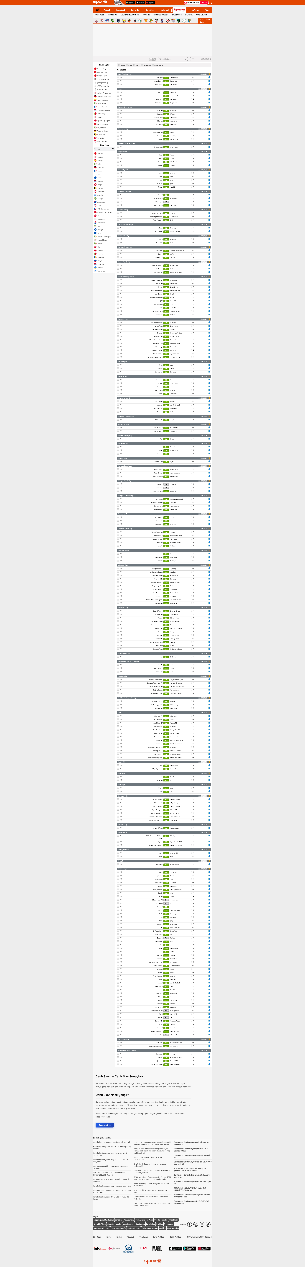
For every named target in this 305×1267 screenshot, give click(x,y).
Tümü (206, 10)
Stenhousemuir (175, 506)
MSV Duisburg (158, 589)
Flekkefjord (159, 986)
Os (162, 917)
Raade (160, 893)
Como (172, 158)
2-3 (166, 99)
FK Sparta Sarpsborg (156, 1031)
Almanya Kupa (123, 565)
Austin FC (159, 744)
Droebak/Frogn (175, 1021)
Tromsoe (173, 907)
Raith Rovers (158, 509)
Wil (161, 439)
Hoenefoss (173, 931)
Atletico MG (173, 557)
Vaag (161, 979)
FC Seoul (172, 1054)
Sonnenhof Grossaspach (154, 600)
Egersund (173, 979)
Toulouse (159, 184)
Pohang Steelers (175, 1064)
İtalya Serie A (122, 151)
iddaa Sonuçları (173, 1228)
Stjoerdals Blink (175, 910)
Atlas (171, 672)
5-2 (166, 173)
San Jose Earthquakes (155, 758)
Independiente (158, 539)
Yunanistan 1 (122, 514)
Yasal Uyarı (144, 1237)
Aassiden (159, 990)
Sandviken (173, 886)
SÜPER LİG (146, 15)
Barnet (172, 646)
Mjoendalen (174, 959)
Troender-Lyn (158, 966)
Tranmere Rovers (175, 635)
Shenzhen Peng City (156, 686)
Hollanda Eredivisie (124, 191)
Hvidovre (173, 657)
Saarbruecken (158, 593)
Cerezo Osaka (158, 806)
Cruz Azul (159, 672)
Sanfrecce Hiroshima (156, 817)
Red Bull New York (156, 730)
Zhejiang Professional (177, 686)
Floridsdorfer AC (175, 428)
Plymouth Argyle (175, 357)
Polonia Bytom (158, 842)
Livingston (159, 499)
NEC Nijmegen (158, 202)
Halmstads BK (174, 864)
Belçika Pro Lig (123, 210)
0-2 (166, 78)
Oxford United (174, 347)
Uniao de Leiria (175, 447)
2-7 (166, 1035)
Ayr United (173, 509)
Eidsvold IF (159, 993)
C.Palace (172, 114)
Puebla (160, 665)
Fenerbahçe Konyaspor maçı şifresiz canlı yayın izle (112, 1186)
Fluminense (159, 554)
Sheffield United (175, 308)
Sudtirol (160, 383)
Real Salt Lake (174, 733)
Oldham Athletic (175, 621)
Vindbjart (160, 924)
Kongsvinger (174, 948)
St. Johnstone (158, 488)
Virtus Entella (174, 383)
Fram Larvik (159, 934)
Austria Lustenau (175, 231)
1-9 (166, 576)
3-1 (193, 84)
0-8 (166, 1007)
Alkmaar (172, 195)
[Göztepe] (146, 21)
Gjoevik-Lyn (159, 1035)
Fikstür (202, 22)
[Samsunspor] (102, 21)
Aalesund (173, 883)
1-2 (166, 139)
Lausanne (173, 239)
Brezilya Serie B (123, 850)
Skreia (160, 948)
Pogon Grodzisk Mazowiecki (179, 842)
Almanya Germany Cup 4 (126, 144)
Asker (161, 872)
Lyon (171, 184)
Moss (171, 941)
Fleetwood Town (157, 632)
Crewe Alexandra (157, 625)
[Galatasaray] (96, 21)
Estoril (160, 254)
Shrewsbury (159, 646)
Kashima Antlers (157, 799)
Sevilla (172, 132)
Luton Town (159, 326)
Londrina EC (174, 853)
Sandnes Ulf (159, 462)
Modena (172, 390)
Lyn (171, 945)
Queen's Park (158, 506)
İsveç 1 (120, 861)
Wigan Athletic (158, 354)
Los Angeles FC (157, 751)
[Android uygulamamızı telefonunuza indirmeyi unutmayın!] (129, 3)
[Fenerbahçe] (124, 21)
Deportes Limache (176, 1043)
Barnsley (172, 323)
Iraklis (172, 517)
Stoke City (173, 304)
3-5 (166, 593)
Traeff (172, 896)
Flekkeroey (173, 924)
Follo (171, 893)
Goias (171, 857)
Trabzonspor (169, 1224)
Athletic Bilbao (158, 132)
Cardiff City (173, 294)
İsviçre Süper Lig (123, 236)
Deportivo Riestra (175, 542)
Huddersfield (174, 340)
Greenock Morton (157, 503)
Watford (172, 315)
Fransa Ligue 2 (123, 362)
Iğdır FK (160, 92)
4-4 (166, 220)
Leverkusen (173, 572)
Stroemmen (174, 900)
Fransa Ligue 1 (123, 170)
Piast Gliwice (158, 473)
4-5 (166, 683)
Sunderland (173, 117)
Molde (172, 969)
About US (130, 1237)
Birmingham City (157, 280)
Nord (161, 1014)
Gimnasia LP (158, 536)
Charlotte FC (158, 716)
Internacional (158, 557)
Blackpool (173, 350)
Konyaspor (173, 84)
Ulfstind (160, 907)
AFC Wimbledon (157, 329)
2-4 (166, 447)
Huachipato (159, 1043)
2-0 (166, 111)
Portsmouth (173, 284)
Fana (161, 921)
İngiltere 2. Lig (123, 608)
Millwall (160, 287)
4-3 (166, 780)
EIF (162, 777)
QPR (161, 301)
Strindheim (159, 1007)
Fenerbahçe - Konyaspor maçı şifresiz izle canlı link (111, 1142)
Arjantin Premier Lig (125, 529)
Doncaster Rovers (157, 323)
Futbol (107, 10)
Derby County (158, 294)
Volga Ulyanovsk (157, 769)
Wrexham (159, 315)
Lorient (172, 180)
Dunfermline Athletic (176, 499)
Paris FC (172, 187)
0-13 (166, 883)
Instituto (172, 532)
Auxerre (172, 173)
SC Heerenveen (157, 205)
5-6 (166, 579)
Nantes (160, 368)
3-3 (166, 198)
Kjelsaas (172, 1024)
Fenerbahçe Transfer (118, 1228)
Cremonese (173, 394)
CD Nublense (174, 1046)
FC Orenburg (174, 265)
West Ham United (157, 311)
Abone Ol (204, 2)
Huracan (160, 542)
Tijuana (172, 668)
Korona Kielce (158, 469)
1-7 (166, 993)
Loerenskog (159, 941)
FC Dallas (173, 747)
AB (162, 657)
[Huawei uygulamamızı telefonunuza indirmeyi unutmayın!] (149, 3)
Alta (171, 903)
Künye (109, 1237)
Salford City (159, 614)
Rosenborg (173, 962)
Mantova (172, 380)
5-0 (166, 747)
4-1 (166, 155)
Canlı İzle (162, 1228)
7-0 (166, 872)
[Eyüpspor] (173, 21)
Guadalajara (158, 668)
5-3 (166, 611)
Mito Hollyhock (174, 810)
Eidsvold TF (173, 1035)
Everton (160, 114)
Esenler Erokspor (175, 96)
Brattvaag (173, 914)
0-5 (193, 882)
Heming (160, 955)
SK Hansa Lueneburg (156, 582)
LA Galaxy (173, 726)
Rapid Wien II (158, 428)
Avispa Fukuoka (175, 799)
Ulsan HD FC (174, 1061)
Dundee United (157, 491)
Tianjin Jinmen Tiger (176, 680)
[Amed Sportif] (113, 21)
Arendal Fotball (175, 983)
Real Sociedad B (175, 405)
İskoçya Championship (125, 496)
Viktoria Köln (158, 579)
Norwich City (174, 287)
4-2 (166, 85)
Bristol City (173, 280)
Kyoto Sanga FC (157, 810)
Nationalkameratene (156, 962)
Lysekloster (173, 917)
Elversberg (173, 589)
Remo (171, 554)
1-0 (193, 114)
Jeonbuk (160, 1061)
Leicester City (158, 336)
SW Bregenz (158, 431)
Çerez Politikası (158, 1237)
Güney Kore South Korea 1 (127, 1051)
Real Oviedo (159, 402)
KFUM (172, 952)
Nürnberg (173, 579)
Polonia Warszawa (176, 845)
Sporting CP (159, 257)
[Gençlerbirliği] (129, 21)
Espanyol (160, 139)
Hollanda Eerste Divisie (126, 416)
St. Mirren (173, 484)
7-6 (166, 938)
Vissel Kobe (173, 820)
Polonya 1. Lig (122, 832)
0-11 (166, 969)
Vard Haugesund (157, 1011)
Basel (171, 243)
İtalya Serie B (122, 376)
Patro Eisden (174, 708)
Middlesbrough (175, 291)
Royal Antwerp (158, 220)
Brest (171, 177)
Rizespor (160, 78)
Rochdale (159, 639)
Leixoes (160, 447)
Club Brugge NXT (157, 705)
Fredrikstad (173, 993)
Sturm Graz (159, 231)
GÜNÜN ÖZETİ (99, 15)
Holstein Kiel (174, 603)
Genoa (160, 162)
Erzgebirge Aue (157, 586)
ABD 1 (120, 713)
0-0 (193, 92)
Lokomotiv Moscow (176, 272)
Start (171, 986)
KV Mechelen (174, 217)
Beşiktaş (159, 1224)
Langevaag (159, 883)
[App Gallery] (204, 1250)
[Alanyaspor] (151, 21)
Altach (160, 228)
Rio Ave (172, 254)
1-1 (166, 96)
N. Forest (160, 121)
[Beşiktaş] (135, 21)
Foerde (172, 973)
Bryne (172, 462)
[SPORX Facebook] (189, 1224)
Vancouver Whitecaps (155, 747)
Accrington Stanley (176, 628)
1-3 (166, 132)
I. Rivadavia (173, 539)
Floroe (160, 973)
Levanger (173, 1007)
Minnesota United (175, 758)
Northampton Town (176, 625)
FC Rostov (173, 269)
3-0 (166, 125)
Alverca (172, 257)
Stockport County (157, 350)
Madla (160, 1017)
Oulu (171, 788)
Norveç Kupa (122, 869)
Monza (172, 155)
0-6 (193, 575)
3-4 (166, 1011)
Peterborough (158, 343)
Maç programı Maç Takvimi (104, 1220)
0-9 (166, 962)
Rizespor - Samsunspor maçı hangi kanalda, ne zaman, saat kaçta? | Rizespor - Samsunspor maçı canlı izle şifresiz (152, 1151)
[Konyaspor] (184, 21)
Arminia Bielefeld (175, 600)
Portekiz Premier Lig (125, 247)
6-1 (166, 1021)
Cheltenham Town (176, 649)
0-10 (166, 928)
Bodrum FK (159, 103)
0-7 (166, 897)
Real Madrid (174, 139)
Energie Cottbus (157, 569)
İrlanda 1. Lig (122, 825)
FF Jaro (160, 788)
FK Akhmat (159, 269)
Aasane (172, 976)
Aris (171, 521)
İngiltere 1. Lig (123, 319)
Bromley (160, 333)
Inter (161, 155)
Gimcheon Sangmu (176, 1057)
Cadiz (171, 412)
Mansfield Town (175, 343)
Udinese (160, 158)
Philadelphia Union (176, 744)
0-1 (193, 77)
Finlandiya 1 (122, 785)
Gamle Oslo (159, 1021)
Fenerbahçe (159, 84)
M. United (173, 111)
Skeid (171, 879)
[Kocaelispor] (179, 21)
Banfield (172, 546)
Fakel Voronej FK (157, 265)
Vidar (171, 1017)
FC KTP (172, 777)
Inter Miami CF (158, 723)
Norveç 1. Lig (122, 458)
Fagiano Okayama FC (156, 803)
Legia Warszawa (175, 473)
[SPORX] (152, 1261)
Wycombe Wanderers (155, 357)
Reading (172, 329)
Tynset (160, 1000)
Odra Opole (173, 836)
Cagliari (172, 165)
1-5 (166, 758)
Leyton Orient (174, 354)
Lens (161, 173)
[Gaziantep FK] (157, 21)
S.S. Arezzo (173, 387)
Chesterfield (174, 614)
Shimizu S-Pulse (175, 806)
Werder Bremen (175, 582)
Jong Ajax (173, 420)
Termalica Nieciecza (156, 845)
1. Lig (120, 89)
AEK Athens (159, 517)
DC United (173, 716)
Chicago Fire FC (175, 730)
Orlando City (158, 733)
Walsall (160, 618)
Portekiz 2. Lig (123, 443)
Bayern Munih (174, 147)
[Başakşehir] (118, 21)
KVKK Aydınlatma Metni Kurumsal (199, 1237)
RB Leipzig (173, 596)
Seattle (172, 720)
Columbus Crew (175, 737)
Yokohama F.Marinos (156, 820)
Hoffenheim (174, 586)
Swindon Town (158, 649)
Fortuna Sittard (158, 195)
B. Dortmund (158, 147)
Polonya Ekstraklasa (125, 466)
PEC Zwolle (173, 205)
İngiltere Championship (126, 277)
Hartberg (173, 228)
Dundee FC (173, 491)
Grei (161, 945)
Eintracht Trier (158, 596)
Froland (160, 983)
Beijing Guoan (158, 690)
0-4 (166, 572)
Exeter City (159, 628)
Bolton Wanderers (176, 301)
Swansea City (158, 308)
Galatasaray (140, 1224)
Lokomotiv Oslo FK (156, 997)
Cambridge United (176, 333)
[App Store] (175, 1250)
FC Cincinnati (158, 720)
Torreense (173, 454)
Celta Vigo (173, 136)
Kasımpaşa (173, 81)
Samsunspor (174, 78)
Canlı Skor (150, 10)
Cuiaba (160, 857)
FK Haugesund (174, 1011)
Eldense (160, 412)
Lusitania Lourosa (157, 454)
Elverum (160, 938)
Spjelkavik (159, 876)
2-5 (166, 369)
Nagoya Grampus (157, 813)
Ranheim (172, 1004)
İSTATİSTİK (188, 15)
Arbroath (173, 503)
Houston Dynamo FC (176, 740)
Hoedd (172, 876)
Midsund (160, 969)
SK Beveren (173, 213)
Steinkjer (160, 1004)
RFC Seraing (174, 705)
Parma (160, 165)
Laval (171, 365)
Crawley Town (174, 639)
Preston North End (156, 297)
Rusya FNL (121, 762)
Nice (161, 180)
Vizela (161, 450)
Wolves (172, 297)
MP (171, 780)
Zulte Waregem (157, 213)
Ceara (160, 853)
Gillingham (173, 632)
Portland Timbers (175, 751)
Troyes (160, 187)
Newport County (175, 611)
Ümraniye (159, 96)
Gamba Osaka (174, 813)
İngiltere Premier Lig (125, 107)
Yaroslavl (173, 769)
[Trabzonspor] (162, 21)
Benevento (159, 390)
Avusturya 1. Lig (123, 424)
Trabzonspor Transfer (150, 1228)
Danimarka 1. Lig (124, 653)
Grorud (172, 997)
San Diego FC (158, 754)
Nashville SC (158, 737)
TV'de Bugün (173, 1220)
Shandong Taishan (176, 693)
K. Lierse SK (159, 708)
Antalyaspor (159, 99)
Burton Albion (174, 336)
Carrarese (159, 380)
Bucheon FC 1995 (157, 1064)
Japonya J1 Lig (122, 796)
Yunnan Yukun (174, 690)
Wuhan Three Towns (156, 680)
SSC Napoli (173, 162)
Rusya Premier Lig (124, 262)
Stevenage (159, 347)
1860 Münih (159, 603)
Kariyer (119, 1237)
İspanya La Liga (123, 129)
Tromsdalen (174, 1028)
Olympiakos (159, 524)
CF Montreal (158, 726)
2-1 (166, 118)
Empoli (160, 394)
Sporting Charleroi (156, 217)
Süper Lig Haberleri (114, 1224)
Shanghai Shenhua (176, 683)
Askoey (160, 886)
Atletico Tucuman (157, 532)
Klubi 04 (160, 780)
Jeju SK (160, 1057)
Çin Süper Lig (122, 676)
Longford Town (158, 828)
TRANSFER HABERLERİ (161, 15)
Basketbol (120, 10)
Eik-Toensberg (158, 931)
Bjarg (171, 921)
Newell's (160, 546)
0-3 (166, 583)
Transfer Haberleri (160, 1220)
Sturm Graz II (174, 431)
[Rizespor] (140, 21)
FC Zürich (159, 243)
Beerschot (173, 701)
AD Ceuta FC (158, 408)
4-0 (166, 213)
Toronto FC (173, 723)
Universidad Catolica (156, 1046)
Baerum (160, 959)
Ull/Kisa (172, 938)
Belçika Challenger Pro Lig (127, 698)
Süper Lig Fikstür (100, 1224)
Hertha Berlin (174, 593)
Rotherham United (156, 642)
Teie (161, 928)
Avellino (160, 387)
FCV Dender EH (157, 701)
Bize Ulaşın (97, 1237)
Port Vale (160, 635)
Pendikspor (173, 99)
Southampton (158, 304)
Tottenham (173, 124)
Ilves (161, 792)
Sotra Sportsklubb (175, 890)
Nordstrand (159, 879)
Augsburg (173, 569)
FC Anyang (159, 1054)
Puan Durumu (204, 19)
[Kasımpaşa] (107, 21)
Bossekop (159, 903)
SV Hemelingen (157, 575)
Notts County (174, 326)
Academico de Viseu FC (177, 251)
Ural (161, 765)
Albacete (160, 405)
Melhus (160, 910)
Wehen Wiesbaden (156, 572)
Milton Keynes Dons (156, 340)
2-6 (166, 914)
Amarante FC (174, 450)
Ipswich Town (158, 117)
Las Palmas (173, 408)
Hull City (160, 111)
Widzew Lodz (174, 476)
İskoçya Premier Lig (124, 481)
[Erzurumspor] (190, 21)
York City (172, 642)
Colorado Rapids (175, 754)
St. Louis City (158, 740)
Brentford (159, 124)
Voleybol (165, 10)
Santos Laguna (174, 665)
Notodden (173, 990)
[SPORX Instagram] (195, 1224)
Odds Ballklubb (175, 928)
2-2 (166, 177)
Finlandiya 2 (122, 773)
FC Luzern (159, 239)
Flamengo (173, 561)
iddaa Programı (128, 1224)
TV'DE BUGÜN (177, 15)
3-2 (166, 272)
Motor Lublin (174, 469)
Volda (161, 914)
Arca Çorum (159, 81)
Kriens (172, 439)
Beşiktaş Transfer (133, 1228)
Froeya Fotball (158, 890)
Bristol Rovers (158, 611)
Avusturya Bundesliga (125, 224)
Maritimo (159, 251)
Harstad (160, 1028)
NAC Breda (159, 420)
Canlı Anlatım (140, 1220)
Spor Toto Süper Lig (124, 74)
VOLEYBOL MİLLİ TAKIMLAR (130, 15)
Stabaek (172, 955)
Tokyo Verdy (174, 803)
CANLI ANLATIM (201, 15)
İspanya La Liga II (124, 398)
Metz (161, 365)
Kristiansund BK (175, 966)
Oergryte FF (159, 864)
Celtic (171, 488)
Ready (160, 952)
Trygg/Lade (173, 1000)
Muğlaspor (173, 103)
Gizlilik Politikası (175, 1237)
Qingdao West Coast (156, 693)
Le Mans (160, 177)
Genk (171, 220)
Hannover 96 (174, 575)
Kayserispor (174, 92)
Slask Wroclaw (158, 476)
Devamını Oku (105, 1125)
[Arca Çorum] (168, 21)
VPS (171, 792)
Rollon (160, 896)
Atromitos (173, 524)
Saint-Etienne (158, 372)
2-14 (166, 948)
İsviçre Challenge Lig (125, 435)
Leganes (172, 402)
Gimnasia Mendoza (176, 536)
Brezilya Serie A (123, 550)
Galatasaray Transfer (101, 1228)
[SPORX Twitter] (202, 1224)
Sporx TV (135, 10)
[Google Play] (189, 1250)
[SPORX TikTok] (208, 1224)
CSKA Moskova (158, 272)
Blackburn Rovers (157, 291)
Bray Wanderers (175, 828)
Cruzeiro (160, 561)
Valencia (160, 136)
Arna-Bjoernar (158, 976)
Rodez (172, 368)
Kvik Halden (173, 872)
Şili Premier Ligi (123, 1039)
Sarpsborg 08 (174, 1031)
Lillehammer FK (157, 900)
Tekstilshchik (174, 765)
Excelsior (173, 202)
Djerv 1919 (173, 1014)
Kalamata (159, 521)
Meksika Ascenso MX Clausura (128, 661)
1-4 (166, 879)
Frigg (161, 1024)
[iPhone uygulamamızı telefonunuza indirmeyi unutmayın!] (139, 3)
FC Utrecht (173, 198)
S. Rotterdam (158, 198)
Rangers (160, 484)
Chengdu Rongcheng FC (155, 683)
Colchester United (157, 621)
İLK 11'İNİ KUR (112, 15)
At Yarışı (195, 10)
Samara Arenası (175, 817)
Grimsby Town (174, 618)
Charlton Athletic (175, 311)
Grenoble (173, 372)
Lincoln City (159, 284)
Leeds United (174, 121)
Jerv (171, 934)
